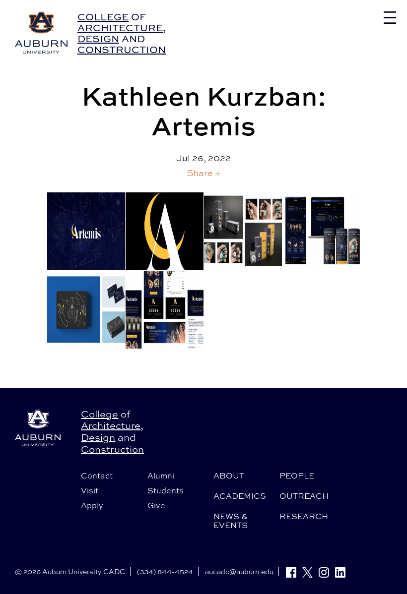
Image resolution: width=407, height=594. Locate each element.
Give (156, 505)
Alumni (160, 475)
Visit (89, 490)
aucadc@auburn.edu (239, 571)
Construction (121, 49)
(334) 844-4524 (165, 571)
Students (165, 490)
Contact (97, 475)
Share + (204, 172)
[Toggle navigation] (390, 17)
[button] (204, 173)
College (103, 16)
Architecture (120, 27)
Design (98, 38)
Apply (92, 505)
